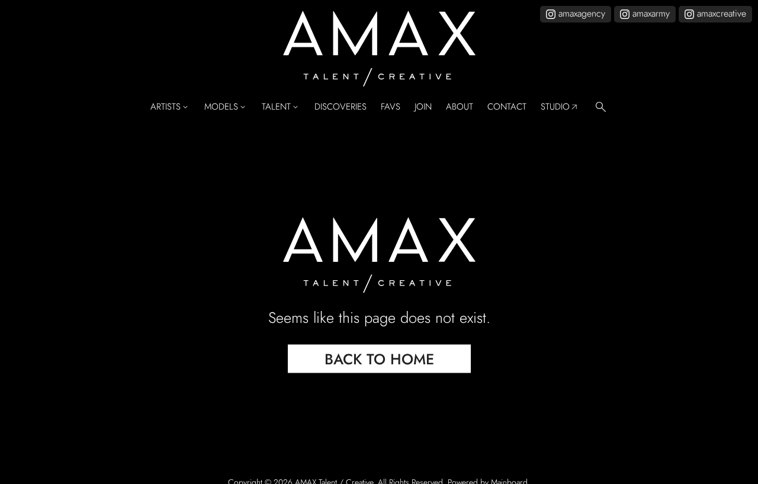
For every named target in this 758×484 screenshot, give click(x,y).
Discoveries (340, 106)
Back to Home (379, 358)
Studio (560, 107)
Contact (506, 106)
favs (390, 106)
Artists (170, 107)
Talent (281, 107)
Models (226, 107)
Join (423, 106)
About (459, 106)
